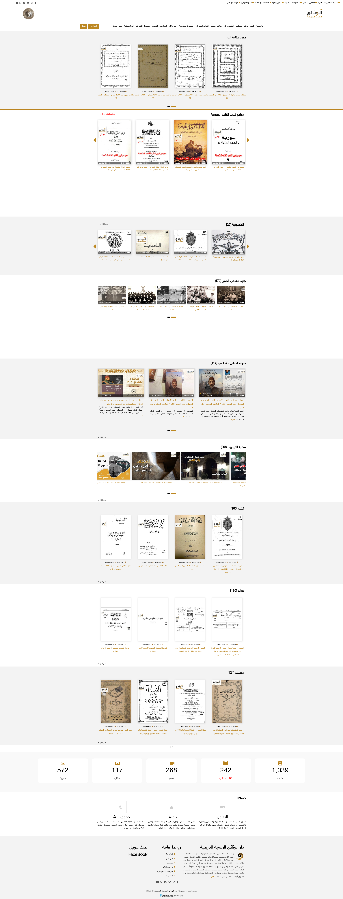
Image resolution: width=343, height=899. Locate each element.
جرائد (246, 26)
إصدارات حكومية (186, 26)
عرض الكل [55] (108, 114)
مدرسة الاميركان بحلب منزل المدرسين (112, 307)
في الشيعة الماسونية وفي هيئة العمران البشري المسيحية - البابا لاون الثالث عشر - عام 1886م (227, 569)
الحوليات (173, 26)
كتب (252, 26)
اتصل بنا (93, 26)
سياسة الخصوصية (165, 871)
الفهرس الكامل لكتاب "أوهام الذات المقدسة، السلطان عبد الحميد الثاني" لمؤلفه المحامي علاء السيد (222, 404)
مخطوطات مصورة (292, 3)
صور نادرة (117, 26)
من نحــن (169, 858)
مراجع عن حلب (233, 3)
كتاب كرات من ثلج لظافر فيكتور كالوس (153, 566)
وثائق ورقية (277, 3)
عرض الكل (105, 224)
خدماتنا (170, 863)
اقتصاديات (229, 26)
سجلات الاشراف (143, 26)
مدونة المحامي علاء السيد (328, 3)
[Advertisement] (171, 14)
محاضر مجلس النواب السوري (209, 26)
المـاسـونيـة (129, 26)
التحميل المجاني (309, 3)
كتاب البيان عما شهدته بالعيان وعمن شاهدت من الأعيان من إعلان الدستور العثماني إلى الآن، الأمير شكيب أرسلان (114, 170)
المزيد (212, 876)
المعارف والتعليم (159, 26)
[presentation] (95, 138)
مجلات (239, 26)
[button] (173, 106)
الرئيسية (260, 26)
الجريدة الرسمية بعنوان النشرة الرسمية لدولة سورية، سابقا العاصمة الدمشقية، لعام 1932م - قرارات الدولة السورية (227, 651)
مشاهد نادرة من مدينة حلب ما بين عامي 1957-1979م (172, 482)
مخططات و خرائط (262, 3)
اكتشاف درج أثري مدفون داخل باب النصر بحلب (221, 482)
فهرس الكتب (167, 867)
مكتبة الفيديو (246, 3)
